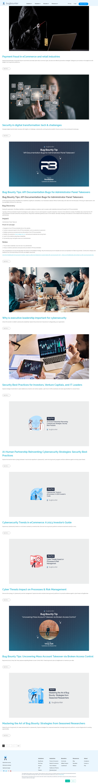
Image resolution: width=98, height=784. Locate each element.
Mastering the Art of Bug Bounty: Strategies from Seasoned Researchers (43, 723)
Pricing (69, 3)
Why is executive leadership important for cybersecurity (34, 317)
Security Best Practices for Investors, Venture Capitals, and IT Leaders (42, 384)
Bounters (45, 3)
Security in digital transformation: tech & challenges (32, 125)
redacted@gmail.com (20, 234)
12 (12, 745)
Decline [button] (73, 780)
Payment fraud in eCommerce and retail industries (31, 56)
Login (75, 3)
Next (15, 746)
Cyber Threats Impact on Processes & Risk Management (34, 589)
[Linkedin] (4, 771)
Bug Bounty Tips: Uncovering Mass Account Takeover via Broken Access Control (47, 656)
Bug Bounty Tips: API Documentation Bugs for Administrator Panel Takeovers (46, 192)
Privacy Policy (61, 774)
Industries (37, 3)
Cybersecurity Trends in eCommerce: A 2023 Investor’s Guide (37, 522)
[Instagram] (8, 771)
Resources (54, 3)
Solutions (28, 3)
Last (18, 745)
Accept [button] (67, 780)
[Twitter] (6, 771)
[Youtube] (10, 771)
